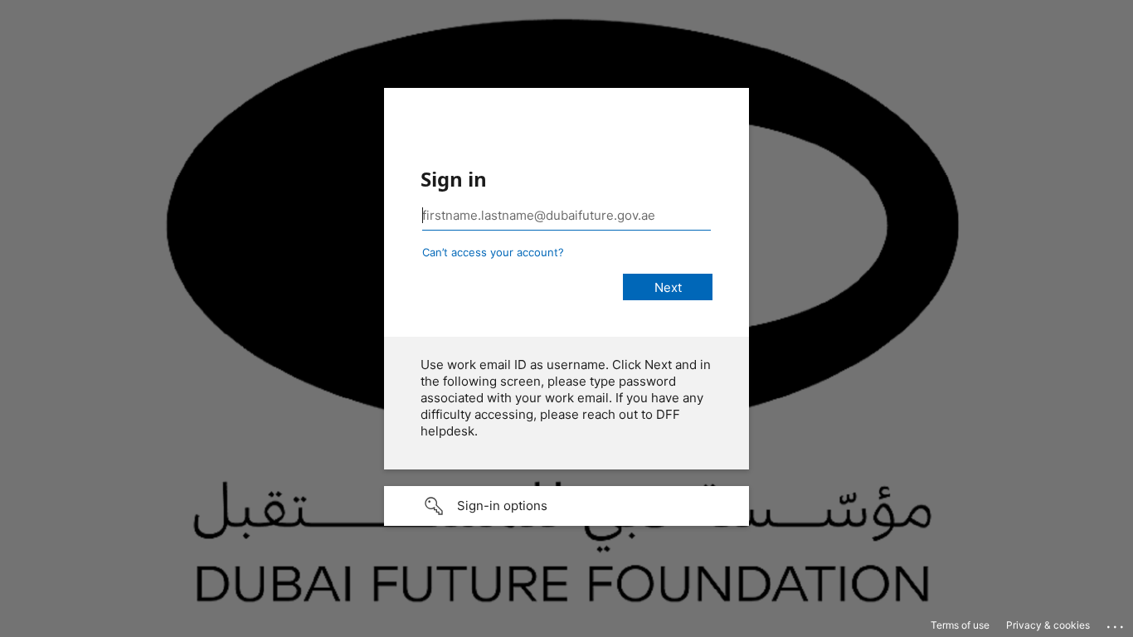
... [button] (1116, 623)
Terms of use (960, 625)
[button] (566, 506)
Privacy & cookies (1048, 625)
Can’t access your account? (493, 252)
